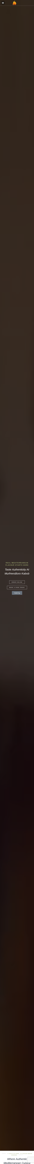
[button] (3, 2)
